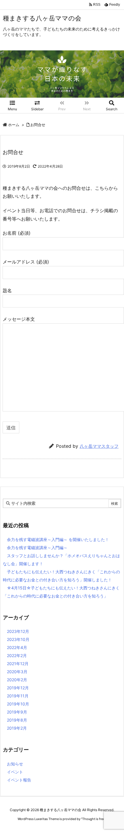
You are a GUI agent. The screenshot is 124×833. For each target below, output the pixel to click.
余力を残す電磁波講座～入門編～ (37, 547)
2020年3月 (17, 671)
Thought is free (93, 819)
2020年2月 (17, 679)
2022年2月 (17, 655)
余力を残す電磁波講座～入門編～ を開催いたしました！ (58, 539)
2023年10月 (18, 639)
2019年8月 (17, 720)
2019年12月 (18, 687)
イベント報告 (19, 779)
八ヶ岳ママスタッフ (99, 446)
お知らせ (15, 763)
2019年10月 (18, 703)
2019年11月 (18, 695)
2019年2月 (17, 728)
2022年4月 (17, 647)
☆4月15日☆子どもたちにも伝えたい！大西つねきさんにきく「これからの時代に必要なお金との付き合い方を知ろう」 (61, 591)
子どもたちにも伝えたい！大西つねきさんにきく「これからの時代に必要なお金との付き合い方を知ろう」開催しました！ (61, 575)
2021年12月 (18, 663)
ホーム (13, 124)
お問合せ (37, 124)
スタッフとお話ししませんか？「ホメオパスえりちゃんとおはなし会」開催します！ (61, 559)
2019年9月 (17, 711)
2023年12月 (18, 631)
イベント (15, 771)
